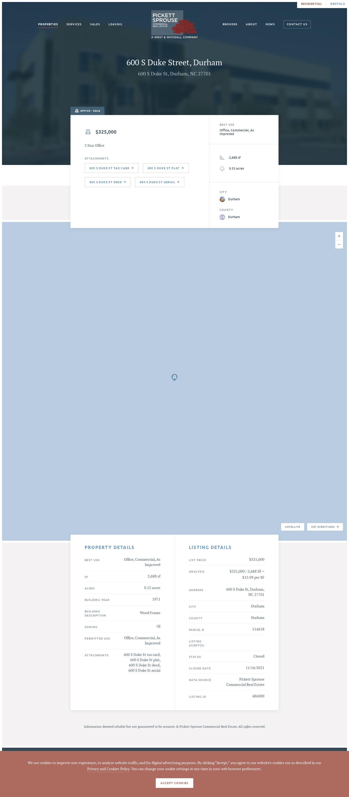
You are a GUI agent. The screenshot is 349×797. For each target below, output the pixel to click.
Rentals (337, 3)
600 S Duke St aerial (144, 670)
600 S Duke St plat (145, 660)
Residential (311, 3)
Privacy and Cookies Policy (108, 769)
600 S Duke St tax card (142, 655)
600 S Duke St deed (144, 665)
